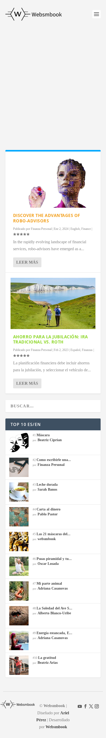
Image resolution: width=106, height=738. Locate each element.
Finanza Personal (41, 229)
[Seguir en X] (91, 706)
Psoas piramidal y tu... (54, 559)
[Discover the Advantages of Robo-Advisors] (53, 182)
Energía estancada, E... (54, 633)
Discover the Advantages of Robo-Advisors (46, 218)
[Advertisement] (53, 84)
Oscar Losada (48, 564)
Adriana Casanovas (53, 588)
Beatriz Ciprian (50, 440)
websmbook (47, 539)
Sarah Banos (47, 489)
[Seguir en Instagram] (97, 706)
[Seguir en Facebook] (85, 706)
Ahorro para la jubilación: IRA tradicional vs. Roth (50, 339)
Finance (86, 229)
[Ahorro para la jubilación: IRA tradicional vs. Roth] (53, 303)
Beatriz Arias (48, 663)
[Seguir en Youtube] (80, 706)
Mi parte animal (49, 583)
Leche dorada (47, 485)
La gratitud (47, 658)
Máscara (43, 435)
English (75, 229)
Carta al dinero (48, 509)
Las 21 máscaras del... (53, 534)
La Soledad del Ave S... (54, 608)
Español (75, 350)
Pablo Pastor (48, 514)
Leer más (27, 262)
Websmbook (56, 727)
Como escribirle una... (54, 460)
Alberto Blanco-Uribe (54, 613)
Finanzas (87, 350)
